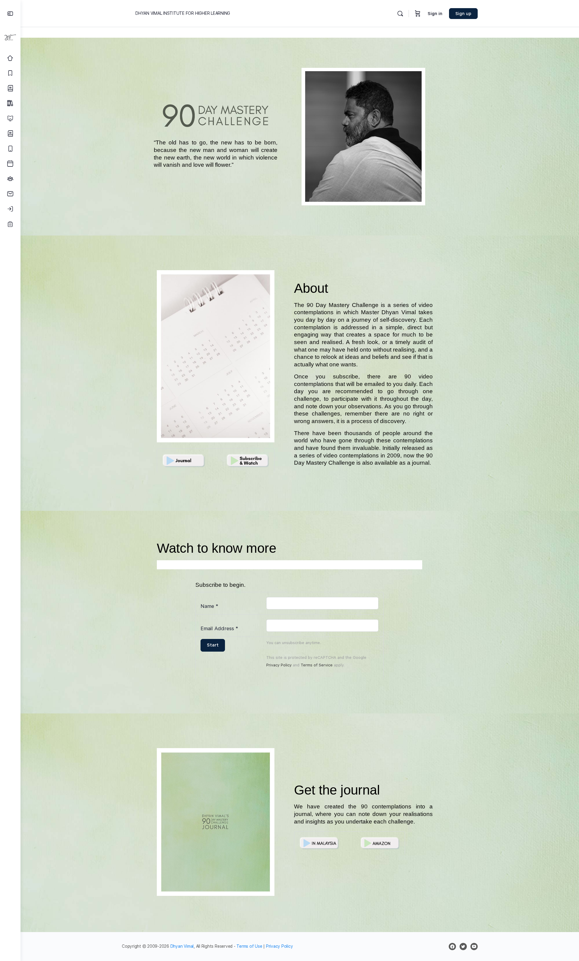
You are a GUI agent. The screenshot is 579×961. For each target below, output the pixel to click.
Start (213, 645)
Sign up (463, 13)
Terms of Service (317, 665)
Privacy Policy (279, 665)
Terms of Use (249, 946)
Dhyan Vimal (182, 946)
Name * (209, 606)
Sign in (435, 13)
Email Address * (219, 628)
